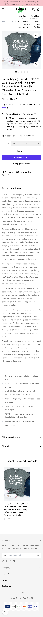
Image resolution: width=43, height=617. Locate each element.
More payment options (21, 163)
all (12, 21)
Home (4, 21)
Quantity (5, 143)
